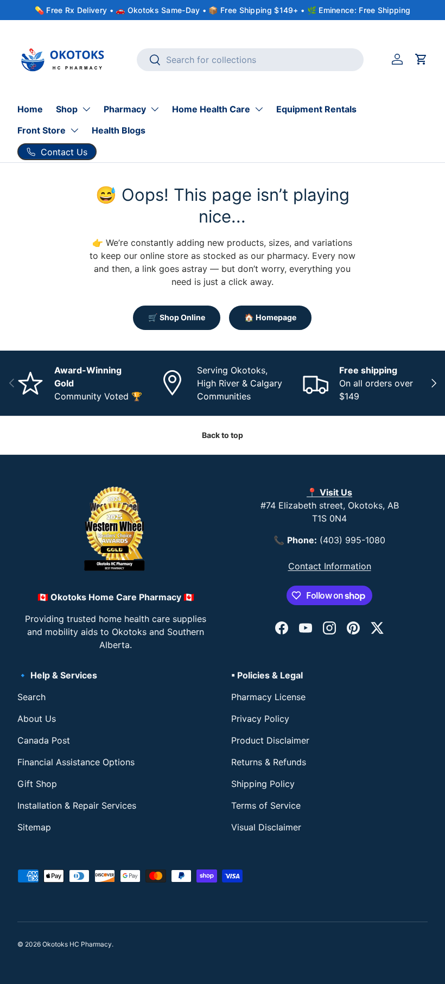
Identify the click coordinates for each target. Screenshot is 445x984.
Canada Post (43, 740)
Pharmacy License (268, 696)
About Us (36, 718)
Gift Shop (37, 783)
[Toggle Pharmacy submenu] (154, 109)
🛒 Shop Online (176, 317)
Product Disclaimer (270, 740)
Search (31, 696)
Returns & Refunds (268, 762)
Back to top (222, 435)
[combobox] (250, 59)
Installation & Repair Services (76, 805)
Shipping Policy (263, 783)
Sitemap (34, 827)
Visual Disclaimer (266, 827)
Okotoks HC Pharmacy (77, 944)
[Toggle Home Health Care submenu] (258, 109)
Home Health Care (211, 109)
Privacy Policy (260, 718)
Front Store (41, 130)
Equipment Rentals (316, 109)
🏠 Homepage (270, 317)
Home (30, 109)
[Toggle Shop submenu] (86, 109)
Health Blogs (118, 130)
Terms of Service (266, 805)
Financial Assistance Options (76, 762)
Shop (67, 109)
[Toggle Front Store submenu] (74, 130)
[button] (421, 59)
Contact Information (329, 566)
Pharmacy (125, 109)
